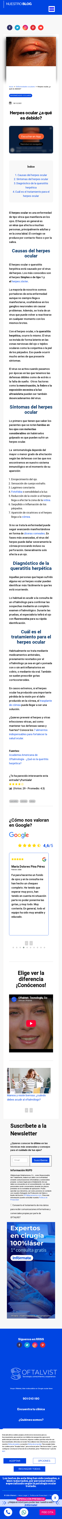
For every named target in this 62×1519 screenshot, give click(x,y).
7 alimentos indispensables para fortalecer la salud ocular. (28, 734)
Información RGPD (21, 1170)
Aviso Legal (22, 1495)
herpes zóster (20, 281)
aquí (3, 1451)
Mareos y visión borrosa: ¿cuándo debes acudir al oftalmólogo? (26, 1097)
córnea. (26, 516)
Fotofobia (16, 491)
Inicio (11, 87)
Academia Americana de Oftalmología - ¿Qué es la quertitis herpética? (28, 759)
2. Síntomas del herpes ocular (31, 179)
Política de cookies (14, 1444)
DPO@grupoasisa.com (33, 1195)
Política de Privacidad (38, 1495)
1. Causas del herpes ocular (31, 175)
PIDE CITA (47, 1512)
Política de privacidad (35, 1444)
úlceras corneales (34, 533)
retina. (47, 500)
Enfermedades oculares (25, 87)
